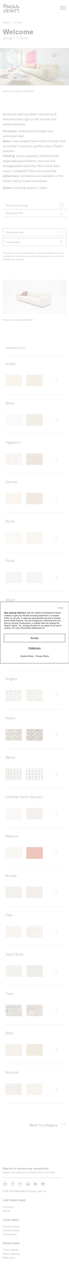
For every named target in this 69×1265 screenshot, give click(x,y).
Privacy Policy (42, 656)
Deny (60, 608)
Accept (34, 637)
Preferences (35, 648)
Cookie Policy (27, 656)
